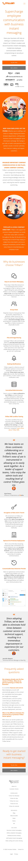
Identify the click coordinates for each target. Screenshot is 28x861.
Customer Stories (14, 789)
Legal (11, 854)
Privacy (16, 854)
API (14, 823)
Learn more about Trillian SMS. (16, 429)
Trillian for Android (14, 806)
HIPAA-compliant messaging (14, 833)
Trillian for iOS (14, 803)
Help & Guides (14, 815)
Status (14, 821)
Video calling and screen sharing (14, 840)
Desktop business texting (14, 835)
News (14, 818)
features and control (16, 688)
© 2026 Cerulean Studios (9, 849)
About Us (14, 786)
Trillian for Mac (14, 798)
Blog (14, 813)
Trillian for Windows (14, 795)
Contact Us (20, 849)
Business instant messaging (14, 830)
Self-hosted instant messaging (14, 838)
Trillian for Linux (14, 801)
